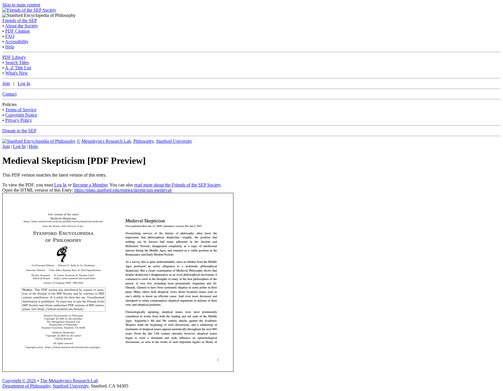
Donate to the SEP (19, 130)
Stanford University (174, 141)
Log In (24, 83)
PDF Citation (17, 31)
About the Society (21, 25)
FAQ (10, 36)
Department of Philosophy (26, 385)
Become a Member (90, 184)
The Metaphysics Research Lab (69, 380)
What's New (16, 73)
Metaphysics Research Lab (106, 141)
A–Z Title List (18, 67)
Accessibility (17, 41)
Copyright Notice (21, 114)
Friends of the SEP (19, 20)
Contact (9, 93)
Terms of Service (20, 109)
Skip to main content (21, 4)
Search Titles (17, 62)
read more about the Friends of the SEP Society (177, 184)
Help (9, 46)
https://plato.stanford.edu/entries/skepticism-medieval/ (123, 190)
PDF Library (14, 57)
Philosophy (143, 141)
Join (6, 83)
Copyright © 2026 (19, 380)
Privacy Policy (18, 120)
